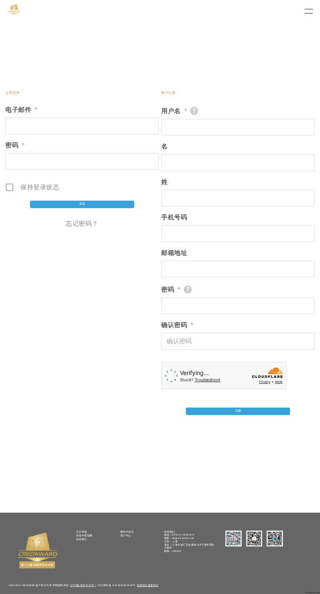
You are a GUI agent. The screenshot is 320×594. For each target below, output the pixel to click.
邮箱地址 (174, 253)
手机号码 (174, 217)
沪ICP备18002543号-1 (83, 585)
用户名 (174, 111)
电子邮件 (21, 109)
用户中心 (125, 535)
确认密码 (177, 325)
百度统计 (142, 585)
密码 (15, 145)
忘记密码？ (82, 223)
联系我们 (81, 539)
